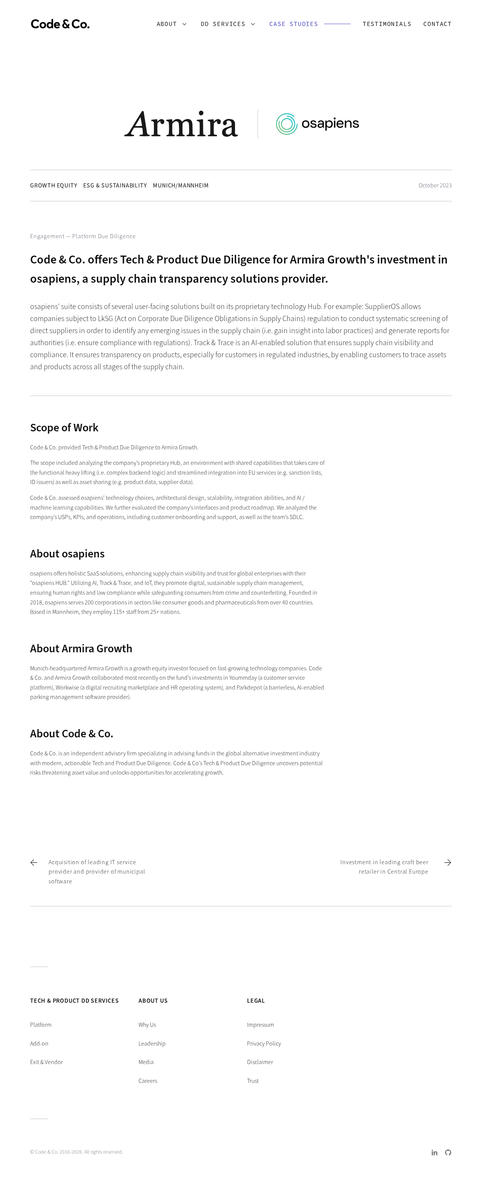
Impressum (260, 1025)
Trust (253, 1081)
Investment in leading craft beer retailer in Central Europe (384, 867)
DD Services (223, 23)
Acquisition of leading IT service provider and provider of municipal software (97, 871)
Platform (41, 1025)
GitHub (448, 1152)
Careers (148, 1081)
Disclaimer (260, 1062)
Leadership (152, 1043)
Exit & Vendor (46, 1062)
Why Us (147, 1025)
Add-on (39, 1043)
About (167, 23)
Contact (437, 23)
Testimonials (387, 23)
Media (146, 1062)
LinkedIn (434, 1152)
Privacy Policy (264, 1043)
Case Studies (293, 23)
